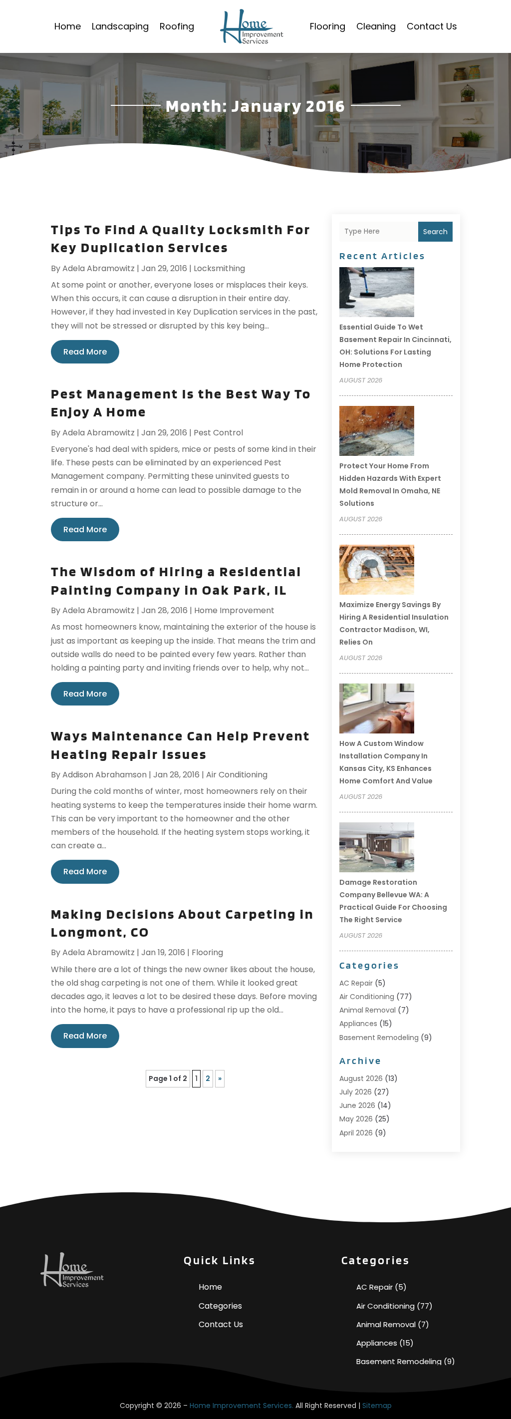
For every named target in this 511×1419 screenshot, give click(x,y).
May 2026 (356, 1119)
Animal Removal (367, 1010)
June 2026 (357, 1105)
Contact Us (432, 26)
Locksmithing (219, 268)
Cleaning (376, 26)
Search (435, 232)
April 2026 (356, 1133)
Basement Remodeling (379, 1038)
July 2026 (355, 1092)
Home (67, 26)
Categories (220, 1306)
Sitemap (377, 1406)
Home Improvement (234, 610)
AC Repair (356, 983)
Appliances (358, 1024)
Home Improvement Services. (241, 1406)
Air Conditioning (236, 774)
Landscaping (120, 26)
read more (85, 351)
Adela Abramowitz (98, 268)
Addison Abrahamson (104, 774)
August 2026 (361, 1078)
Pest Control (218, 432)
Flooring (327, 26)
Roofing (177, 26)
